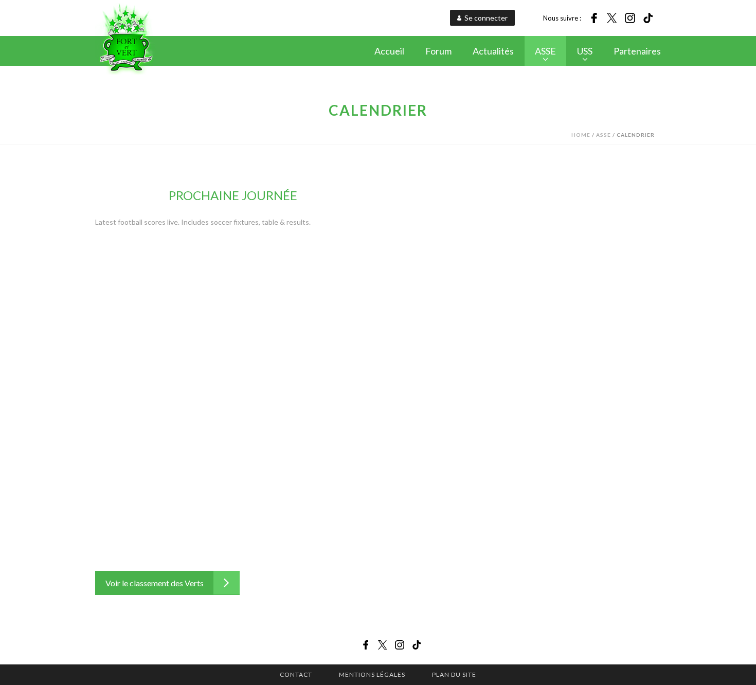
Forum (438, 51)
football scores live (148, 222)
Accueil (389, 51)
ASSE (545, 51)
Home (580, 135)
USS (584, 51)
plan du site (454, 674)
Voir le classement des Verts (154, 583)
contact (296, 674)
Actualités (493, 51)
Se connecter (486, 17)
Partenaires (637, 51)
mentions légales (372, 674)
